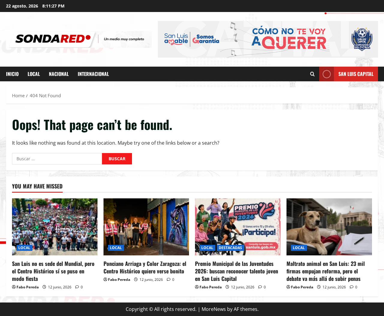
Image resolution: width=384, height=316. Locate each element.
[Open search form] (312, 74)
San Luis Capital (356, 73)
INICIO (12, 73)
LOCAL (34, 73)
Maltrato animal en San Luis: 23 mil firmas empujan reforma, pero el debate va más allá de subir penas (325, 271)
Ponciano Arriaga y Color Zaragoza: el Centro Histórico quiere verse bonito (145, 267)
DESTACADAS (230, 247)
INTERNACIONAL (93, 73)
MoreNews (214, 309)
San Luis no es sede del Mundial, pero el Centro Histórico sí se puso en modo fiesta (53, 271)
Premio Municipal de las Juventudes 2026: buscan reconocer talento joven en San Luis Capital (236, 271)
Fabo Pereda (27, 287)
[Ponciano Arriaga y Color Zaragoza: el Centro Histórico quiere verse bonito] (146, 226)
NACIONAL (59, 73)
